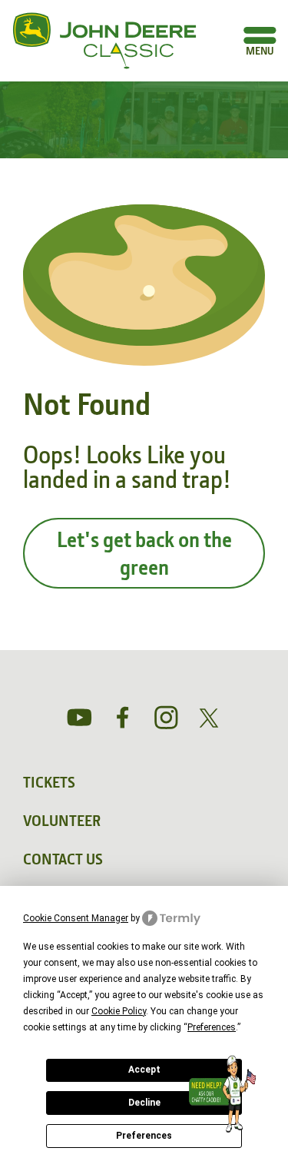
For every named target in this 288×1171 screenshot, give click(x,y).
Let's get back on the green (144, 553)
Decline (144, 1102)
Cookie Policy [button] (118, 1011)
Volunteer (62, 820)
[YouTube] (79, 717)
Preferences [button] (211, 1027)
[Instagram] (165, 717)
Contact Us (63, 859)
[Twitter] (208, 718)
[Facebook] (122, 717)
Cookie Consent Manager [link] (75, 918)
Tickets (49, 782)
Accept (144, 1069)
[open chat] (225, 1094)
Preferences (144, 1135)
